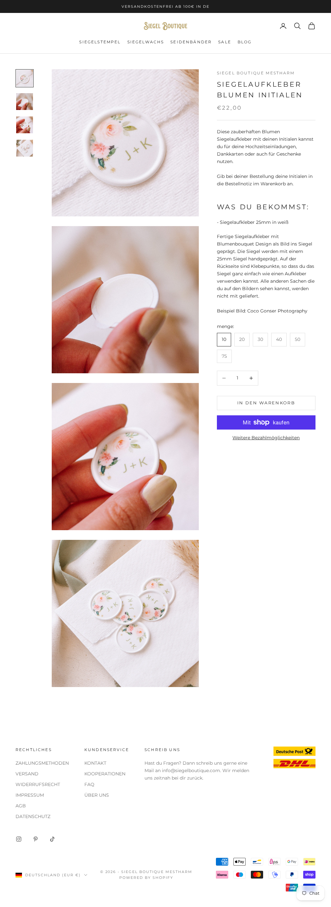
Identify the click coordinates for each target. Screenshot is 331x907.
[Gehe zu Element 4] (25, 148)
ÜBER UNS (96, 795)
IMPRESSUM (30, 795)
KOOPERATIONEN (104, 774)
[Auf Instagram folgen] (19, 839)
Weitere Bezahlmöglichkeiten (266, 438)
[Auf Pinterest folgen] (35, 839)
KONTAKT (95, 763)
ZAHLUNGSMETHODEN (42, 763)
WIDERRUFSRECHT (38, 784)
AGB (21, 806)
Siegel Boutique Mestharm (256, 73)
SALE (224, 41)
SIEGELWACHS (145, 41)
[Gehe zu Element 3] (25, 125)
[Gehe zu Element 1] (25, 78)
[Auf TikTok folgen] (52, 839)
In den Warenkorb (266, 402)
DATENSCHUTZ (33, 816)
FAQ (89, 784)
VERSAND (27, 774)
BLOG (245, 41)
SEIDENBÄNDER (191, 41)
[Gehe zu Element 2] (25, 102)
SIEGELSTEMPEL (100, 41)
